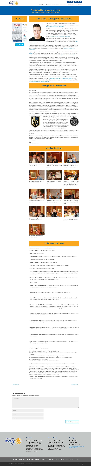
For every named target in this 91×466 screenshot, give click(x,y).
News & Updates (71, 4)
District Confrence (69, 459)
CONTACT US (78, 1)
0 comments (56, 12)
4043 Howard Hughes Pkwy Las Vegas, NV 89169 (76, 446)
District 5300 (51, 459)
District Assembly (60, 459)
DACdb (76, 459)
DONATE (70, 1)
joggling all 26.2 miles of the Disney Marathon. (39, 81)
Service (47, 4)
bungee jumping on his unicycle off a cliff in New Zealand (60, 78)
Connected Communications (25, 463)
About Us (41, 4)
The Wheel (51, 12)
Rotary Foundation (23, 459)
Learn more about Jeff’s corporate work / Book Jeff (64, 54)
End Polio (31, 459)
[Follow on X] (82, 464)
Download (20, 44)
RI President (38, 459)
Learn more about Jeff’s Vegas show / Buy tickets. (60, 36)
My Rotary (44, 459)
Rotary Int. (15, 459)
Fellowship (62, 4)
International (55, 4)
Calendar (80, 4)
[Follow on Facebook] (79, 464)
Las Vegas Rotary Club (37, 12)
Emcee (71, 52)
